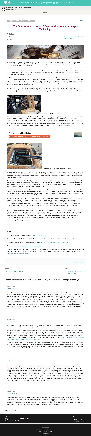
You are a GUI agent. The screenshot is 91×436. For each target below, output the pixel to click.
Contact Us (45, 433)
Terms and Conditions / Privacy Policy (45, 429)
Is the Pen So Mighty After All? (14, 271)
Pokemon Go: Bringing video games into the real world (74, 37)
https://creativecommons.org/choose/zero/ (18, 253)
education (70, 262)
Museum (76, 262)
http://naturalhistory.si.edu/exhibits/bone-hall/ (30, 246)
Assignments (45, 12)
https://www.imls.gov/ (37, 235)
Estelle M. (11, 34)
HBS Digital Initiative (25, 2)
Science (81, 262)
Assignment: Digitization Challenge (21, 20)
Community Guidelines (45, 431)
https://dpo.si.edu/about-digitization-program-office (53, 242)
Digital (65, 262)
